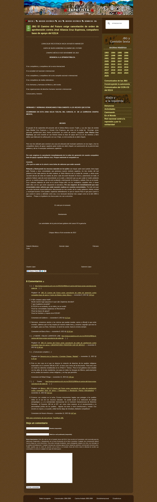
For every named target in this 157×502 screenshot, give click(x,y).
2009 (106, 64)
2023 (120, 73)
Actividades (109, 109)
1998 (113, 55)
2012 (126, 64)
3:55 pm (71, 377)
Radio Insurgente (45, 498)
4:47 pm (73, 413)
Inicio (30, 21)
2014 (113, 67)
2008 (126, 61)
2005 (106, 61)
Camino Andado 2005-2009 (84, 498)
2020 (126, 70)
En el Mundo (110, 115)
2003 (120, 58)
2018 (113, 70)
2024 (126, 73)
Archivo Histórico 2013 (50, 21)
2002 (113, 58)
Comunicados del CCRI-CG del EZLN (116, 88)
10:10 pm (70, 331)
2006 (113, 61)
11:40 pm (40, 347)
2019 (120, 70)
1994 (113, 53)
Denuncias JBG (91, 21)
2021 (106, 73)
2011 (120, 64)
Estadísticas (117, 498)
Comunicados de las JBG (115, 81)
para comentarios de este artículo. (39, 418)
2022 (113, 73)
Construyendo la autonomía (117, 84)
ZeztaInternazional (103, 498)
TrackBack (58, 418)
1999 (120, 55)
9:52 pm (49, 393)
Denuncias (109, 106)
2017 (106, 70)
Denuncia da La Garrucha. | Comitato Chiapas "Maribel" (59, 356)
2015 (120, 67)
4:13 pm (67, 318)
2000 (126, 55)
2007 (120, 61)
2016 (126, 67)
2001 (106, 58)
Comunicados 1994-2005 (62, 498)
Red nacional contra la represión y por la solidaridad (114, 122)
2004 (126, 58)
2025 (106, 76)
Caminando (109, 112)
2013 (106, 67)
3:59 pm (91, 295)
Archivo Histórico (73, 21)
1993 (106, 53)
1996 (126, 53)
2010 (113, 64)
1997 (106, 55)
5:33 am (34, 359)
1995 (120, 53)
